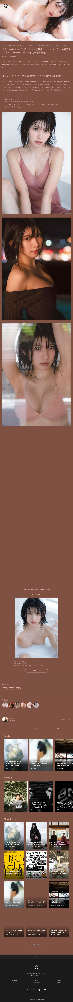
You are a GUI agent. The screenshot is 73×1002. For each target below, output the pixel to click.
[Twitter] (33, 990)
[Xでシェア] (36, 728)
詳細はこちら (36, 670)
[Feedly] (45, 990)
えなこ (5, 688)
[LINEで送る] (58, 728)
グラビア (11, 688)
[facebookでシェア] (15, 728)
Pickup (8, 777)
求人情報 (59, 980)
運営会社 (59, 982)
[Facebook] (28, 990)
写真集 (17, 688)
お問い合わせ (14, 980)
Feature (8, 736)
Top (3, 45)
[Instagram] (39, 990)
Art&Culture (9, 45)
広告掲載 (36, 980)
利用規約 (14, 982)
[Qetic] (5, 5)
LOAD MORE (36, 944)
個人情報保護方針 (36, 982)
